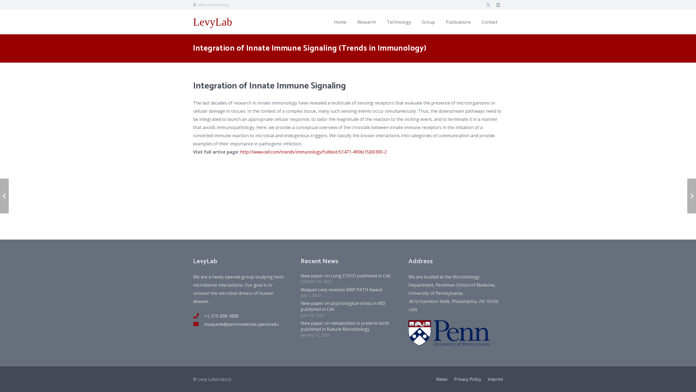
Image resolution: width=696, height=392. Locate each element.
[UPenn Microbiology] (498, 5)
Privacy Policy (467, 379)
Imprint (495, 379)
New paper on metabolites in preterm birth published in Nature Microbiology (345, 326)
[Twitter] (488, 5)
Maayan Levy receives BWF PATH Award (341, 290)
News (442, 379)
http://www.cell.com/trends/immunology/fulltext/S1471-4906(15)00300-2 (313, 152)
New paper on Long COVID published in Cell (345, 276)
